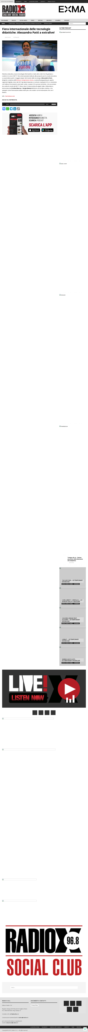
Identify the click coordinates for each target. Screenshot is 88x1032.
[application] (29, 104)
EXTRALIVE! (16, 37)
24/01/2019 (7, 37)
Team (73, 1027)
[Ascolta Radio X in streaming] (44, 706)
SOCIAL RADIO (23, 20)
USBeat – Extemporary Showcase (70, 640)
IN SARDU (57, 20)
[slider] (54, 104)
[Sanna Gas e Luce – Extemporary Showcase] (72, 656)
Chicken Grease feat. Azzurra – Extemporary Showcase (71, 619)
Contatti (66, 1027)
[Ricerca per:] (77, 23)
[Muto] (50, 104)
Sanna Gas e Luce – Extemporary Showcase (71, 660)
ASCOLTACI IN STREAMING (7, 1)
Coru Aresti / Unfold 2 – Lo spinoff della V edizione (72, 600)
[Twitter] (76, 1)
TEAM (25, 1)
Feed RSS (79, 1027)
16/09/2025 (76, 662)
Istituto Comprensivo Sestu (25, 80)
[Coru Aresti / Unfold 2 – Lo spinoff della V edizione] (72, 597)
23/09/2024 (76, 623)
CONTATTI (42, 1)
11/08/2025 (76, 603)
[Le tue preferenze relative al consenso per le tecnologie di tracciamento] (85, 1029)
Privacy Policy (34, 1005)
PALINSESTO (18, 1)
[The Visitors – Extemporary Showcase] (72, 577)
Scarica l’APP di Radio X (56, 1027)
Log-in (85, 1027)
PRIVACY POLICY (51, 1)
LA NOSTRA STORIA (33, 1)
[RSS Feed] (86, 1)
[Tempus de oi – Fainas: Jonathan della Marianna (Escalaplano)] (62, 559)
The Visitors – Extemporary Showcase (72, 581)
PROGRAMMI (4, 20)
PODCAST (66, 20)
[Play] (4, 104)
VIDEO (32, 20)
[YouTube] (53, 712)
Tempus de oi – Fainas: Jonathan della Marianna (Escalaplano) (75, 559)
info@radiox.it (14, 1014)
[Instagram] (79, 1)
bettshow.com (10, 96)
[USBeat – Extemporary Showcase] (72, 636)
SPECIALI (40, 20)
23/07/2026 (71, 562)
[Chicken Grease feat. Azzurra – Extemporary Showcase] (72, 616)
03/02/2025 (76, 643)
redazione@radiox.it (12, 1022)
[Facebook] (73, 1)
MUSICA (14, 20)
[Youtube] (83, 1)
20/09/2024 (76, 584)
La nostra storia (34, 1027)
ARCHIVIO (49, 20)
